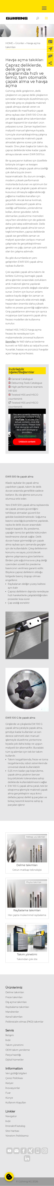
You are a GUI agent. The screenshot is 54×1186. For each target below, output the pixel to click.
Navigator (11, 1116)
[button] (9, 1176)
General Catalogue (22, 379)
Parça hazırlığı (13, 1055)
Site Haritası (12, 1131)
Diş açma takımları (16, 1002)
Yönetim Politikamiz (17, 1135)
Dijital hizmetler (14, 1059)
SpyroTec (10, 341)
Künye (9, 1097)
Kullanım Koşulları (15, 1102)
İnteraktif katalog (15, 1126)
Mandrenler (12, 1011)
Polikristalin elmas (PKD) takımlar (24, 1021)
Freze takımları (13, 997)
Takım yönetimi (27, 954)
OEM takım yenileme (17, 1050)
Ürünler (19, 43)
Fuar (8, 1092)
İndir (8, 1040)
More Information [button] (27, 436)
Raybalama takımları (27, 910)
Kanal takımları (13, 1016)
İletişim (9, 1035)
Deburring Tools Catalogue (26, 383)
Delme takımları (27, 865)
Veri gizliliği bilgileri (16, 1073)
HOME (9, 43)
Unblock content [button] (27, 441)
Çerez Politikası (14, 1078)
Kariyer (9, 1083)
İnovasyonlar (12, 1088)
